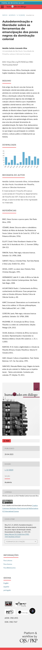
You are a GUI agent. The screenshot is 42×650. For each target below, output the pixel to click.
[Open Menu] (2, 7)
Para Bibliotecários (10, 568)
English (6, 583)
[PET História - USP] (10, 614)
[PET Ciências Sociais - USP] (8, 606)
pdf (7, 441)
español (6, 587)
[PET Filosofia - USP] (20, 606)
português (7, 590)
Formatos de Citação (15, 541)
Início (4, 15)
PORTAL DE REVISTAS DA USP (13, 3)
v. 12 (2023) (21, 15)
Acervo (12, 15)
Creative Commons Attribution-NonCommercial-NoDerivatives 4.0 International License (20, 508)
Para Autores (8, 564)
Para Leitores (8, 560)
